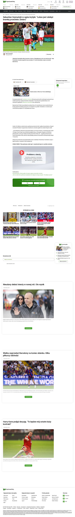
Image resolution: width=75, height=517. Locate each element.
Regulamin (43, 506)
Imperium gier (41, 508)
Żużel (24, 11)
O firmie (14, 506)
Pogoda (4, 508)
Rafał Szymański (9, 53)
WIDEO (41, 11)
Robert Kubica (44, 497)
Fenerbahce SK (20, 205)
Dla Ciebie (6, 11)
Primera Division (25, 499)
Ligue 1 (23, 500)
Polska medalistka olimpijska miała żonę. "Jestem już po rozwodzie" (67, 248)
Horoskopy (9, 508)
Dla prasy (18, 506)
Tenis (16, 11)
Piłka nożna (11, 11)
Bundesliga (33, 497)
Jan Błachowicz (55, 499)
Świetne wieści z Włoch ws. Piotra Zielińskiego (40, 91)
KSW (4, 502)
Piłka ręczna (46, 11)
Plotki (24, 508)
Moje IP (27, 508)
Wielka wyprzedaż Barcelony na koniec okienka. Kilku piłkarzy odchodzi (11, 237)
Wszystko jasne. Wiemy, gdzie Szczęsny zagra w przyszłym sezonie (27, 173)
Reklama (38, 506)
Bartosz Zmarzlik (55, 497)
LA (59, 11)
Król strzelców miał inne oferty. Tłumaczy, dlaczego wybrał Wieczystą (11, 223)
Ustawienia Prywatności (31, 506)
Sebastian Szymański (27, 102)
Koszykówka (52, 11)
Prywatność (23, 506)
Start (3, 14)
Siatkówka (20, 11)
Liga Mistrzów (34, 495)
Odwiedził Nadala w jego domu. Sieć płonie (64, 259)
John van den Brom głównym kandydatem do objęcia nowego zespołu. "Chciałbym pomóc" (32, 174)
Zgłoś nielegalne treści (11, 263)
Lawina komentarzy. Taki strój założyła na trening (63, 253)
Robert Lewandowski (46, 495)
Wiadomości (32, 508)
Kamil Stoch (54, 495)
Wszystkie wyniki (66, 6)
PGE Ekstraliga (34, 500)
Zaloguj (71, 1)
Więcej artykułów (63, 261)
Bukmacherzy (29, 11)
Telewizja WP (19, 508)
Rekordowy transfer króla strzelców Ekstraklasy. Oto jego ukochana (64, 256)
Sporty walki (35, 11)
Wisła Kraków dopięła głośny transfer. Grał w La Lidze (28, 223)
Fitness (4, 500)
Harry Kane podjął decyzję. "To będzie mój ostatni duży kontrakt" (45, 237)
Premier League (25, 497)
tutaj (24, 514)
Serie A (32, 499)
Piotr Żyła (44, 500)
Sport (36, 508)
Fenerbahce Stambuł (27, 99)
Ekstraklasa (24, 495)
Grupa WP (10, 506)
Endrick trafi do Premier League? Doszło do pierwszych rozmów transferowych (44, 223)
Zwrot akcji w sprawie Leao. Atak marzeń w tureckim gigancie (27, 237)
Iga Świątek (44, 499)
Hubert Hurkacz (55, 500)
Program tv (14, 508)
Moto (57, 11)
